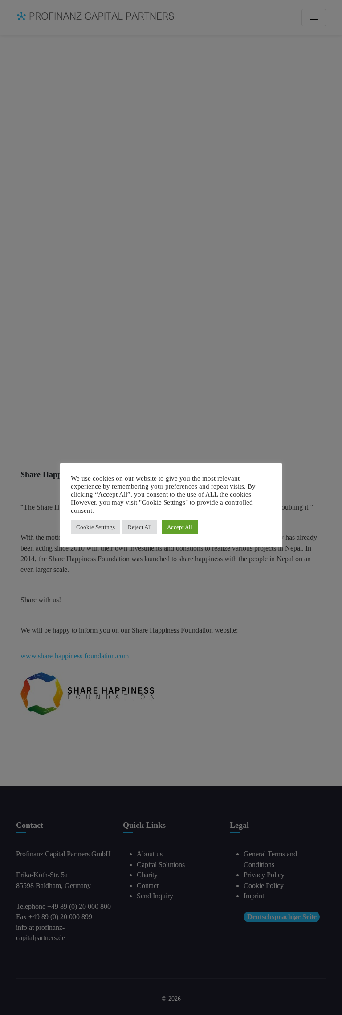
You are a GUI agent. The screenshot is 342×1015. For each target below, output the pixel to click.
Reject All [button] (140, 527)
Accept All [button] (179, 527)
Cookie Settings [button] (95, 527)
